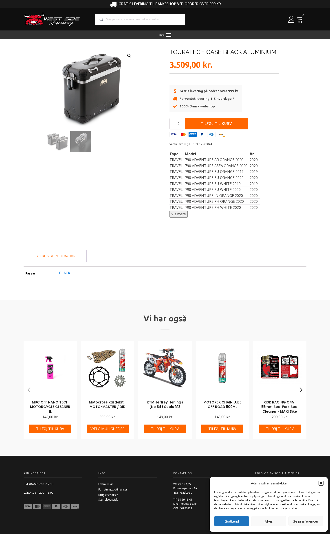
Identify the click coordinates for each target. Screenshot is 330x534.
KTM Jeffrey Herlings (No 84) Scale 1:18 (165, 404)
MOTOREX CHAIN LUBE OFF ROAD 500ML (222, 404)
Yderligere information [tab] (56, 256)
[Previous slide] (29, 389)
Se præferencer (305, 521)
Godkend (231, 521)
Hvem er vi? (105, 484)
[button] (321, 483)
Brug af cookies (108, 495)
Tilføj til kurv (216, 124)
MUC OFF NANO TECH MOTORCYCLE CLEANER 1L (50, 407)
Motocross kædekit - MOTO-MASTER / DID (107, 404)
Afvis (269, 521)
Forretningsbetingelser (112, 489)
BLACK (64, 272)
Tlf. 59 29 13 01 (182, 499)
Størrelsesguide (108, 499)
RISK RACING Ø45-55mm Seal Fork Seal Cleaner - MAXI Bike (279, 407)
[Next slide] (301, 389)
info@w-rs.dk (188, 504)
